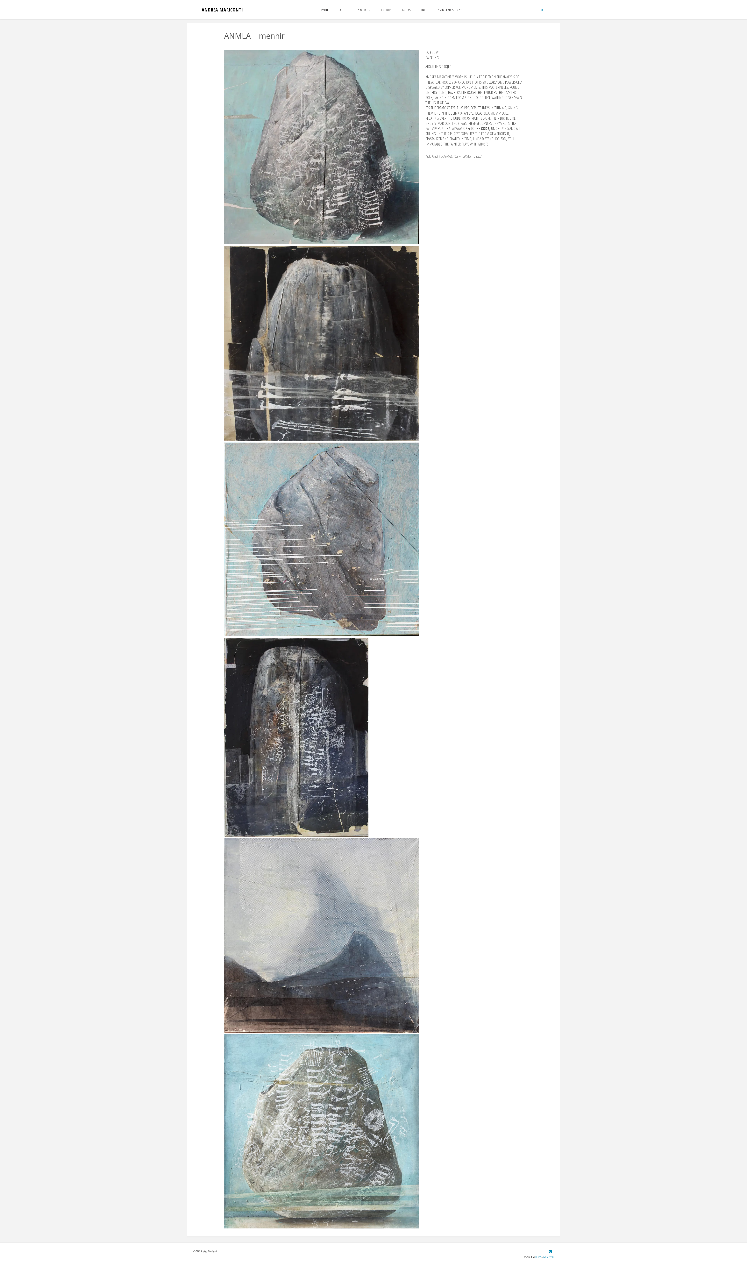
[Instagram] (541, 10)
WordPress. (548, 1257)
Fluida (538, 1257)
